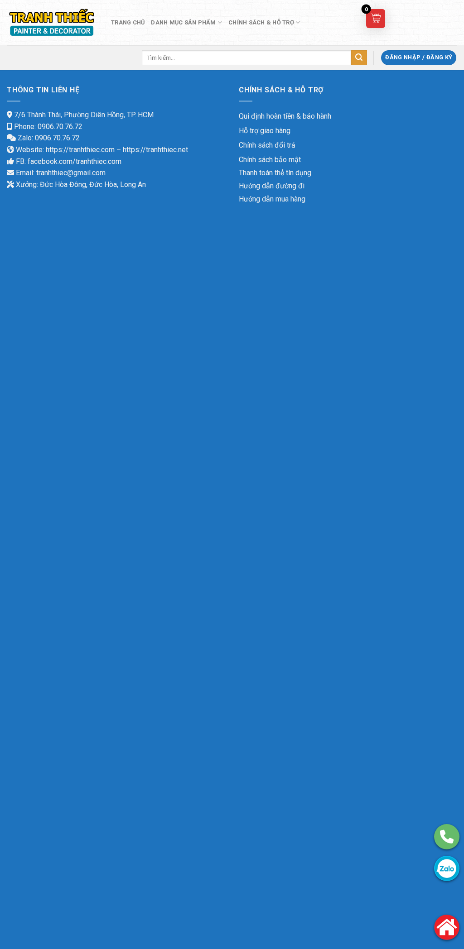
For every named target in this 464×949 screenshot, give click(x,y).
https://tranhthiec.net (155, 149)
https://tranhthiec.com (80, 149)
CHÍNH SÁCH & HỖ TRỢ (261, 22)
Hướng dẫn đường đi (271, 186)
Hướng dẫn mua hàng (272, 199)
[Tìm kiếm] (359, 58)
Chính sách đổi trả (267, 145)
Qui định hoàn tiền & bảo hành (285, 116)
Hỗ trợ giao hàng (264, 130)
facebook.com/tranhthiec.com (74, 161)
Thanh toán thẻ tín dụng (275, 172)
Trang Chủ (128, 22)
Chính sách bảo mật (270, 159)
